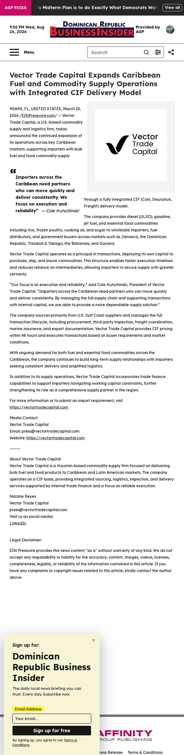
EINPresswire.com (38, 115)
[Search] (146, 52)
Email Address (28, 709)
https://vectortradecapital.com (39, 407)
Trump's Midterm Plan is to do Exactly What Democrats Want (92, 7)
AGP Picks (15, 7)
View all (172, 7)
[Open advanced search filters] (158, 52)
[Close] (93, 640)
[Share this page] (171, 52)
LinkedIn (18, 523)
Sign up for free (51, 730)
